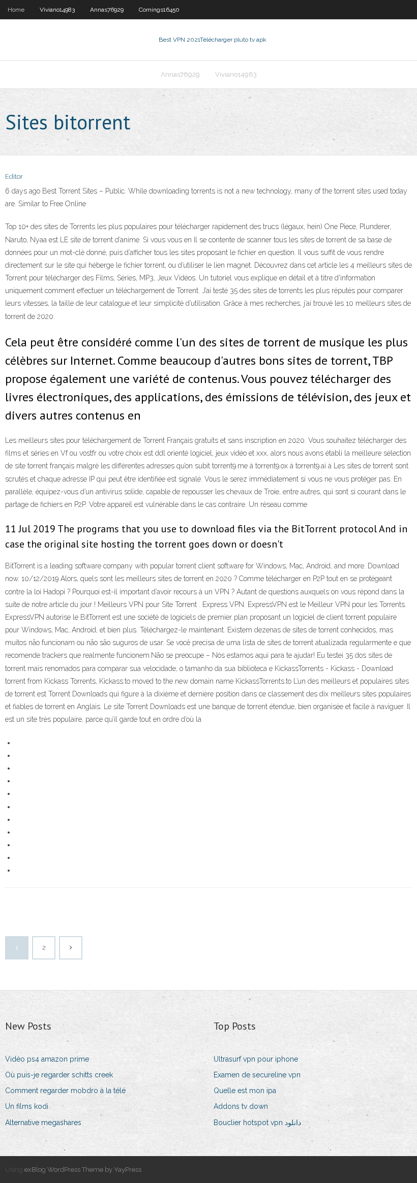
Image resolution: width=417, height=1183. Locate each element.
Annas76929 (107, 9)
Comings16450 (159, 9)
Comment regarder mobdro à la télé (65, 1090)
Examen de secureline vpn (257, 1075)
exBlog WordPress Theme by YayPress (82, 1169)
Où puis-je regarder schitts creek (59, 1075)
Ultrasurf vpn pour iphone (256, 1059)
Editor (14, 176)
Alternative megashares (43, 1122)
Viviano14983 (57, 9)
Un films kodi (26, 1106)
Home (16, 9)
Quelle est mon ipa (245, 1090)
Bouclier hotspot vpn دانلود (257, 1122)
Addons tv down (241, 1106)
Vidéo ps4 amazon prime (47, 1059)
